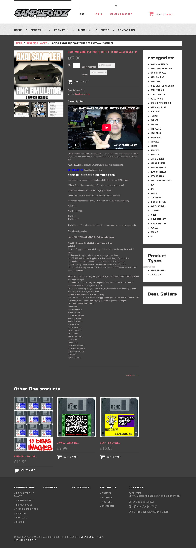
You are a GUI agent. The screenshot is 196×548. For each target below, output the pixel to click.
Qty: (69, 65)
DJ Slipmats (157, 99)
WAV (153, 236)
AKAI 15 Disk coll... (110, 443)
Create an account (120, 14)
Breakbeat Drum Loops (162, 86)
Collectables (158, 94)
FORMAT (154, 116)
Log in (98, 14)
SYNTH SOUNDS (158, 206)
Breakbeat (156, 81)
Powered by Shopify (25, 540)
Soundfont (156, 198)
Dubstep (155, 112)
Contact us (126, 30)
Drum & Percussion (161, 103)
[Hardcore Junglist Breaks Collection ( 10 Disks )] (33, 424)
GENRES (36, 30)
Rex (152, 185)
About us (21, 513)
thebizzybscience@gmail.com (151, 512)
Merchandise (157, 159)
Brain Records (158, 270)
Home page (156, 137)
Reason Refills (158, 167)
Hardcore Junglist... (25, 456)
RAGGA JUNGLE (158, 163)
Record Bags (157, 176)
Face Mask (156, 275)
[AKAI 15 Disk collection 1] (119, 417)
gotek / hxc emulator (93, 154)
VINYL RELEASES (158, 219)
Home (18, 30)
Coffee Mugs (157, 90)
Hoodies (155, 142)
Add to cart (81, 82)
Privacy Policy (24, 505)
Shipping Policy (25, 500)
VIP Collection (158, 223)
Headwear (156, 133)
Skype (105, 30)
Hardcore (156, 129)
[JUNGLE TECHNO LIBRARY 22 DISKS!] (76, 417)
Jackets (155, 150)
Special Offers (158, 202)
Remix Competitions (161, 180)
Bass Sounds (157, 77)
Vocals (154, 228)
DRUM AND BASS (158, 107)
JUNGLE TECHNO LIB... (68, 443)
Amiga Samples (158, 73)
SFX (152, 189)
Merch (83, 30)
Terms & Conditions (27, 509)
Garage (154, 120)
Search (20, 522)
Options (85, 75)
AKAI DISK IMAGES (37, 43)
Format (59, 30)
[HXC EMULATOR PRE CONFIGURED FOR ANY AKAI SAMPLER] (38, 75)
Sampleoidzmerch (82, 94)
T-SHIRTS (155, 210)
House (154, 146)
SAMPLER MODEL (89, 67)
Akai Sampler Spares (161, 69)
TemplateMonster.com (90, 537)
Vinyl (153, 215)
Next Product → (132, 375)
